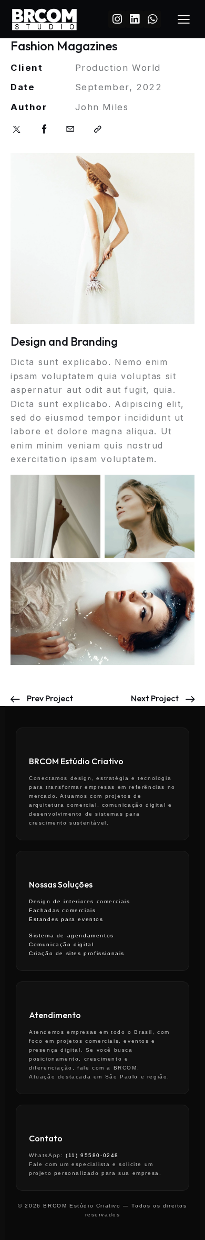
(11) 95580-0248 (92, 1155)
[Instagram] (117, 19)
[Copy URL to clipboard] (98, 129)
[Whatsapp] (152, 19)
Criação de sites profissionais (77, 953)
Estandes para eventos (66, 919)
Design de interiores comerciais (79, 901)
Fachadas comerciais (62, 910)
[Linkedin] (134, 19)
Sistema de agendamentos (71, 935)
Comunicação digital (61, 944)
